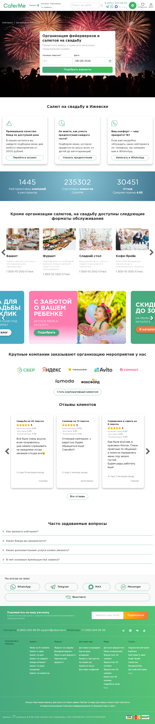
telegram (123, 630)
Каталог (45, 4)
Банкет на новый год (39, 673)
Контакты (125, 702)
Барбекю (132, 651)
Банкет (33, 642)
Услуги (131, 642)
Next (152, 318)
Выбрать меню (128, 329)
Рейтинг (83, 702)
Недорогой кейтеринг (138, 648)
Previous (3, 318)
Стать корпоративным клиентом (77, 392)
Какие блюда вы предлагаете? (26, 541)
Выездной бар (135, 666)
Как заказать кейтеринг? (22, 532)
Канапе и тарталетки (89, 659)
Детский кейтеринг (137, 669)
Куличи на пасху (86, 666)
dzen (130, 630)
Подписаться (135, 615)
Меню (106, 642)
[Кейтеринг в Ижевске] (15, 5)
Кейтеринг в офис (137, 655)
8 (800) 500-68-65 (116, 3)
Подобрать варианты (77, 70)
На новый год (85, 662)
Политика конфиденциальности (78, 706)
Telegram (63, 587)
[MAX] (117, 7)
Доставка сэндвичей (89, 669)
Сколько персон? (51, 55)
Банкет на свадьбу (39, 659)
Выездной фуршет (63, 651)
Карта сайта (109, 706)
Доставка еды (86, 642)
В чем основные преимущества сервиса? (33, 560)
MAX (98, 587)
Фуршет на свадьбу (63, 648)
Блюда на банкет (38, 662)
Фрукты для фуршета (65, 655)
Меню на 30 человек (39, 648)
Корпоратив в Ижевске (11, 642)
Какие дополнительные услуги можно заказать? (37, 550)
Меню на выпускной (113, 651)
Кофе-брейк (134, 659)
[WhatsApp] (112, 7)
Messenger (134, 587)
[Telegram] (108, 7)
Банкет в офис (37, 651)
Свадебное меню (112, 684)
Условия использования (51, 706)
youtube (144, 630)
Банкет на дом (37, 655)
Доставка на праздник (89, 648)
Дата (76, 55)
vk (137, 630)
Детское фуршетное (114, 648)
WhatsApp (24, 587)
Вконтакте (79, 597)
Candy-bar (133, 662)
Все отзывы (77, 496)
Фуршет (58, 642)
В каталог (67, 329)
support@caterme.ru (53, 630)
